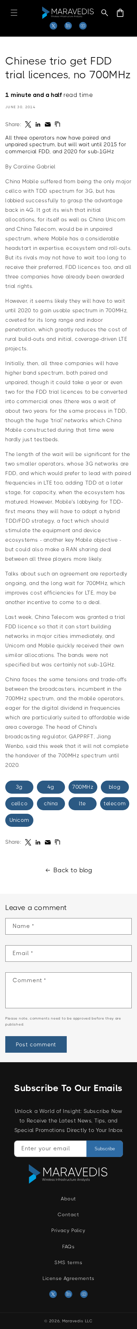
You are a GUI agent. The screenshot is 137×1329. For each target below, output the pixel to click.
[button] (14, 12)
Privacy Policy (68, 1230)
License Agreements (68, 1278)
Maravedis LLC (77, 1321)
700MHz (83, 787)
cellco (19, 803)
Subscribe (104, 1148)
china (51, 803)
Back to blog (72, 870)
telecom (115, 803)
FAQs (68, 1246)
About (68, 1198)
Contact (68, 1214)
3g (19, 787)
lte (82, 803)
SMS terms (68, 1262)
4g (50, 787)
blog (114, 787)
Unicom (19, 820)
